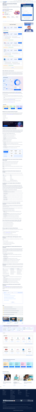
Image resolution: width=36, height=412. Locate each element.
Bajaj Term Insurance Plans (24, 351)
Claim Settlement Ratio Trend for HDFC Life (15, 150)
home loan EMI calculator (7, 286)
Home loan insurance (17, 93)
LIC (13, 330)
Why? (12, 292)
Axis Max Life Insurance (6, 153)
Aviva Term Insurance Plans (12, 351)
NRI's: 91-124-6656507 (20, 0)
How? (8, 292)
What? (5, 292)
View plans (6, 366)
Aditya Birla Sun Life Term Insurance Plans (6, 351)
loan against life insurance (8, 232)
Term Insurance (21, 292)
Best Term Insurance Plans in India (7, 294)
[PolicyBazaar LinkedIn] (31, 400)
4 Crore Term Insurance (16, 364)
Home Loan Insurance (4, 330)
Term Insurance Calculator (24, 327)
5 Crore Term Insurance (22, 364)
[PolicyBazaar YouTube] (32, 400)
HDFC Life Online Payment (11, 153)
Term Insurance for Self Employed (25, 329)
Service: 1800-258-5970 (24, 0)
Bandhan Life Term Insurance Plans (29, 351)
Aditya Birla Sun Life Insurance (6, 339)
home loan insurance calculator (10, 114)
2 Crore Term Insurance (11, 364)
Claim (14, 0)
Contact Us (32, 0)
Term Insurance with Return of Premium (4, 329)
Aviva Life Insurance (18, 339)
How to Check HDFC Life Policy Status (11, 150)
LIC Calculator (19, 330)
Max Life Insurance (23, 339)
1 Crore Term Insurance (5, 364)
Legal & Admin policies (28, 393)
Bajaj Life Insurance (29, 339)
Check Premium (20, 27)
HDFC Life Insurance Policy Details (20, 153)
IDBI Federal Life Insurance (12, 339)
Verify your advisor (27, 395)
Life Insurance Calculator (14, 329)
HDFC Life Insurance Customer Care (15, 153)
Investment (4, 393)
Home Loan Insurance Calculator (9, 330)
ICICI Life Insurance (5, 156)
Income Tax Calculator (12, 392)
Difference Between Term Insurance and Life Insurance (9, 297)
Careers (26, 392)
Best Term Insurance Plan (9, 327)
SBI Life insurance (11, 99)
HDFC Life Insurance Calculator (11, 155)
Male (22, 7)
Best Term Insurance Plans (29, 355)
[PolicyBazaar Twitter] (29, 400)
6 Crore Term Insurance (28, 364)
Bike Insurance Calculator (12, 398)
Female (25, 7)
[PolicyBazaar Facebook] (28, 400)
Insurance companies (20, 392)
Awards (18, 393)
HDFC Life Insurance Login (20, 150)
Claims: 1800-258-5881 (29, 0)
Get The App (17, 0)
